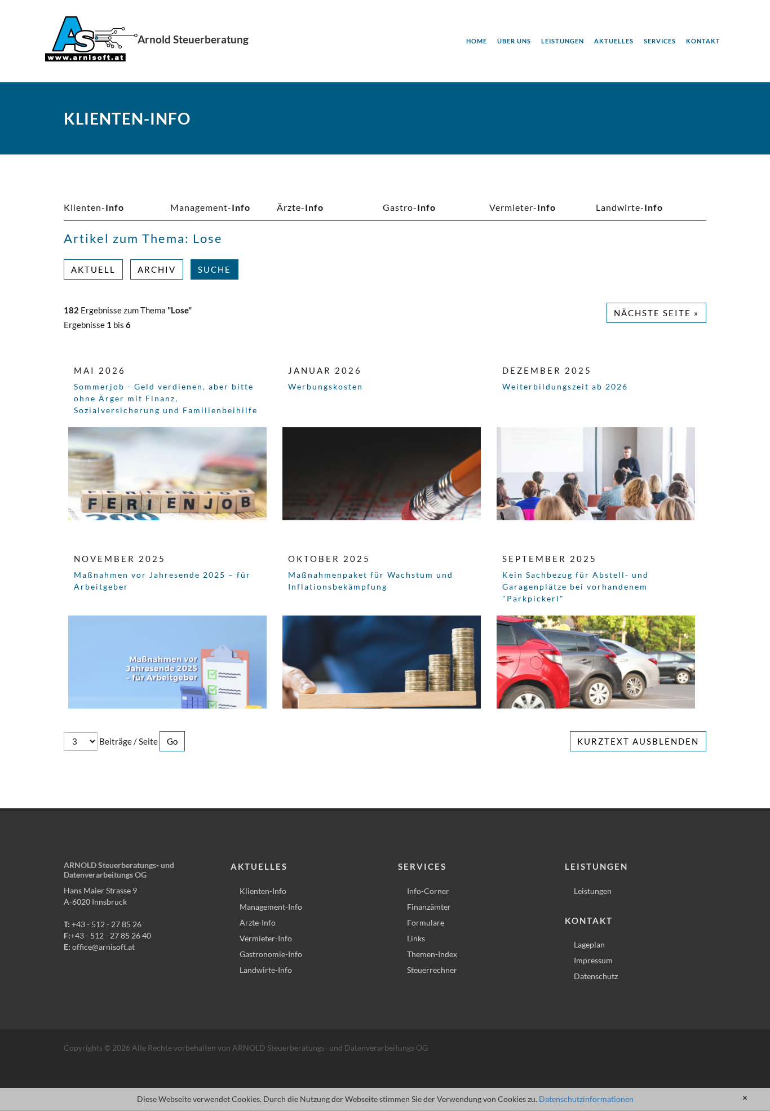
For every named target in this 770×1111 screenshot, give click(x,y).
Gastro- (409, 207)
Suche (214, 269)
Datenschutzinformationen (586, 1099)
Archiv (157, 269)
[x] (745, 1098)
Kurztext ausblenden (638, 741)
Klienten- (94, 207)
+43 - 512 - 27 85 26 (106, 924)
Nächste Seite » (656, 313)
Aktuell (93, 269)
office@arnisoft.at (103, 946)
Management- (210, 207)
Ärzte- (300, 207)
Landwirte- (629, 207)
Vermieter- (522, 207)
